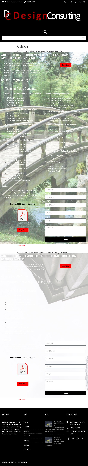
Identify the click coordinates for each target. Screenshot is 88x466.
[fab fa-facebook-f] (71, 2)
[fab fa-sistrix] (65, 2)
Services (26, 445)
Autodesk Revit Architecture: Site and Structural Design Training (42, 252)
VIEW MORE (21, 245)
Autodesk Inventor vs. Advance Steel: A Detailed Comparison (54, 441)
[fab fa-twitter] (75, 2)
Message (48, 225)
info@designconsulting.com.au (13, 2)
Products (27, 440)
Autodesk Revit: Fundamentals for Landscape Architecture (39, 51)
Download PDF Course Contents (22, 204)
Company (48, 186)
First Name (48, 194)
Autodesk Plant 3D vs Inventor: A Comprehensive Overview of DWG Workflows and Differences (54, 426)
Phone (47, 209)
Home (26, 422)
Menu (7, 38)
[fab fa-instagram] (84, 2)
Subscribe (27, 450)
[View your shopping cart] (45, 32)
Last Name (48, 202)
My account (27, 431)
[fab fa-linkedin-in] (80, 2)
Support (26, 427)
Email (47, 217)
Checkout (27, 436)
